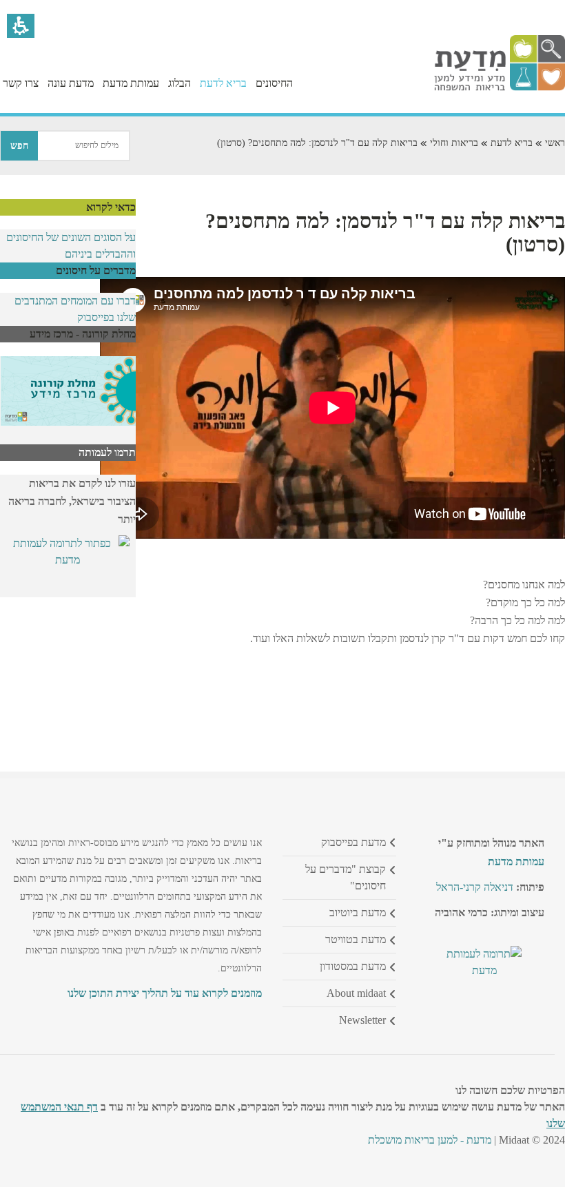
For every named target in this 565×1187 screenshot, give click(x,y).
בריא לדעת (512, 143)
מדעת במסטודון (353, 966)
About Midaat (356, 993)
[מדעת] (499, 87)
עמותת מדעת (516, 861)
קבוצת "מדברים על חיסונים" (345, 877)
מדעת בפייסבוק (353, 842)
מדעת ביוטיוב (357, 912)
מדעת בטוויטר (355, 939)
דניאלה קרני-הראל (474, 887)
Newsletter (362, 1020)
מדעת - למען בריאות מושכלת (429, 1140)
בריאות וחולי (454, 143)
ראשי (555, 143)
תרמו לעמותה (107, 452)
